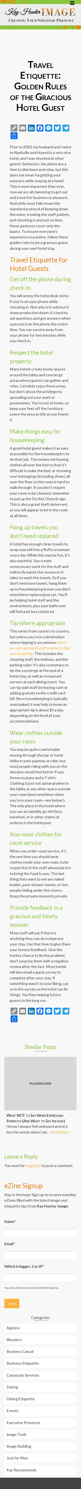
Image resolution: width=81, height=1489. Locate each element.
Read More (59, 1132)
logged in (33, 1165)
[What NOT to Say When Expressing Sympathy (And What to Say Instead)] (40, 1084)
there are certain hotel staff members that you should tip (40, 648)
